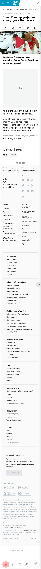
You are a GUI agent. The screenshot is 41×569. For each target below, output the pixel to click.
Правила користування (8, 227)
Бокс (8, 430)
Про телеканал (8, 215)
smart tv (9, 494)
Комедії (9, 377)
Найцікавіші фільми (14, 368)
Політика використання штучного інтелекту (10, 239)
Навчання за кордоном (15, 403)
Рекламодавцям (8, 223)
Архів (24, 236)
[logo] (15, 3)
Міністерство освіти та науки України (20, 391)
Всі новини (11, 256)
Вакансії (25, 229)
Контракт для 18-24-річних (16, 323)
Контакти (25, 225)
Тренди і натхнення (13, 420)
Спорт (9, 428)
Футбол (9, 434)
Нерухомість (12, 411)
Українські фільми (13, 371)
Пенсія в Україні (12, 358)
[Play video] (20, 42)
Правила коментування (27, 217)
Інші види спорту (12, 443)
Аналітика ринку (12, 414)
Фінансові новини (13, 349)
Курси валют (11, 345)
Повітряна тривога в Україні (17, 294)
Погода (9, 275)
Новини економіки (14, 339)
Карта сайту (26, 240)
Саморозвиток (11, 400)
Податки (9, 355)
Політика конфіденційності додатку (28, 206)
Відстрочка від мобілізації (16, 326)
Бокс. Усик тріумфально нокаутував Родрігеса (33, 9)
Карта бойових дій (13, 288)
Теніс (8, 437)
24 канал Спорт (8, 9)
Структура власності (29, 232)
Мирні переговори (13, 291)
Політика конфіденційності (9, 232)
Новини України (21, 9)
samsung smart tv (25, 494)
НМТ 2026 (9, 397)
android (9, 487)
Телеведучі (6, 219)
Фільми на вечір (12, 374)
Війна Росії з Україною (16, 282)
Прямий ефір (11, 265)
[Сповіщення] (38, 3)
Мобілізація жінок (13, 320)
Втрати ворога (11, 303)
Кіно (8, 365)
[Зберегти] (35, 27)
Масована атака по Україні (16, 297)
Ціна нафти (10, 342)
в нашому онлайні (12, 138)
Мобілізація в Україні (16, 311)
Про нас (5, 204)
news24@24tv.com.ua (11, 171)
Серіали (9, 380)
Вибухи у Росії (11, 300)
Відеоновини (11, 268)
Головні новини (12, 259)
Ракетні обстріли (12, 285)
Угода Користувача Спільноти (28, 211)
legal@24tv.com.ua (29, 530)
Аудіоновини (11, 271)
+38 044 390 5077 (28, 171)
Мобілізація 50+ (12, 317)
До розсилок (14, 473)
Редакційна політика (10, 212)
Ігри (23, 244)
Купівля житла (11, 417)
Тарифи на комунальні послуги (18, 352)
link (23, 180)
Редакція (6, 208)
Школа (9, 394)
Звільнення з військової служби (18, 314)
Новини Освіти (12, 388)
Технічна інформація (29, 221)
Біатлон (9, 440)
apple (25, 487)
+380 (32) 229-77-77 (16, 527)
